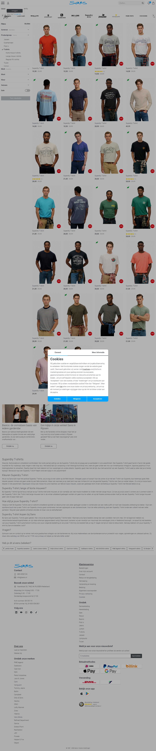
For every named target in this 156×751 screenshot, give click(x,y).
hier (61, 387)
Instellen (57, 399)
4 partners (86, 369)
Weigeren (77, 399)
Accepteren (97, 399)
